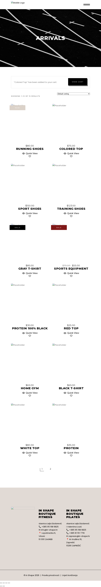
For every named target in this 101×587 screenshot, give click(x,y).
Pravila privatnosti (50, 575)
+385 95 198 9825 (50, 526)
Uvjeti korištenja (69, 575)
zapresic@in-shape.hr (79, 536)
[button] (29, 153)
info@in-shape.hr (49, 529)
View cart (77, 82)
